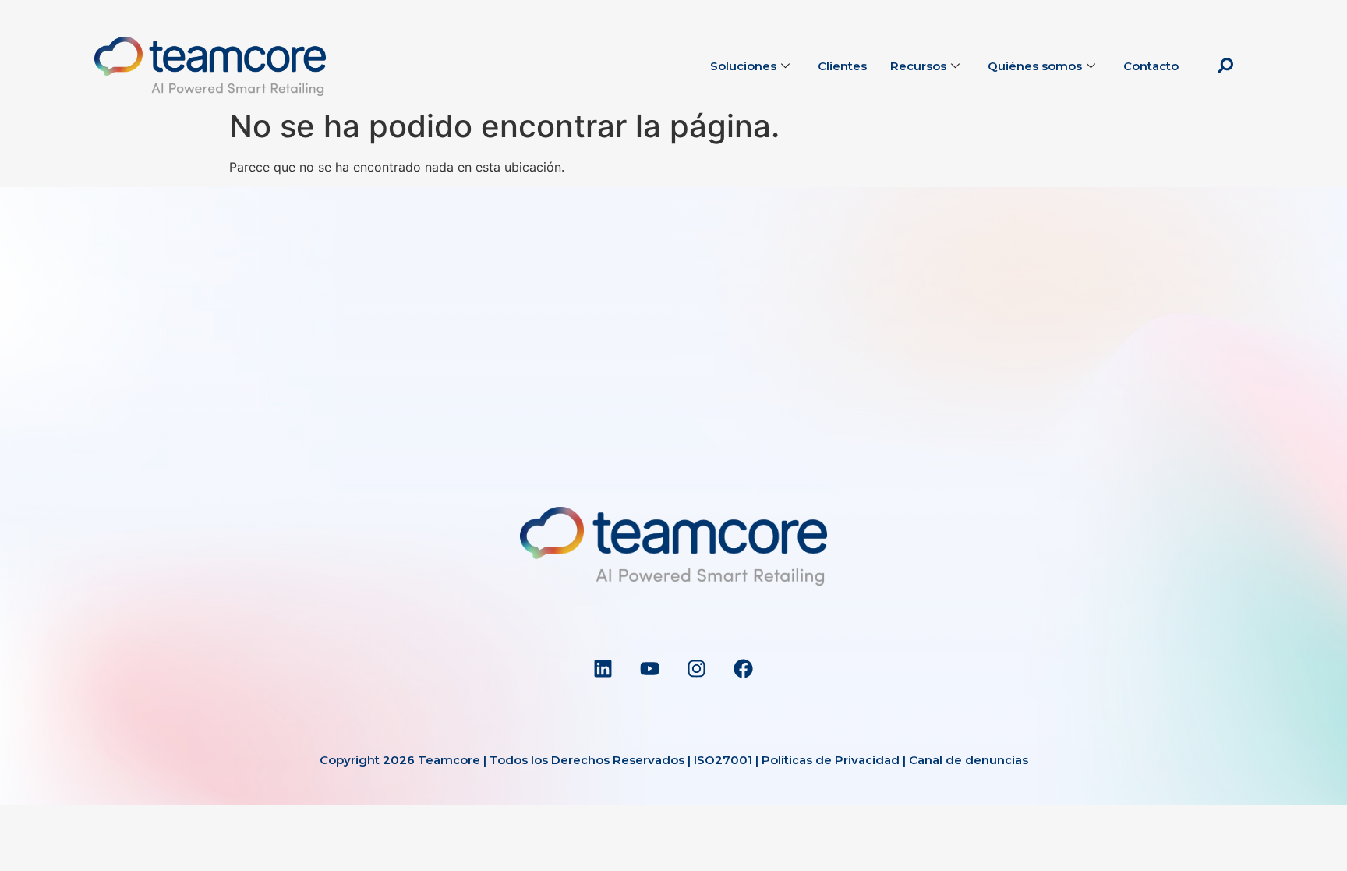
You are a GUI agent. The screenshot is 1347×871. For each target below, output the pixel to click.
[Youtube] (650, 668)
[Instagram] (696, 668)
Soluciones (743, 65)
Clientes (842, 65)
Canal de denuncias (968, 759)
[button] (1225, 66)
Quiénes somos (1035, 65)
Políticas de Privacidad (831, 759)
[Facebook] (743, 668)
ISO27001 (723, 759)
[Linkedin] (603, 668)
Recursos (918, 65)
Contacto (1151, 65)
